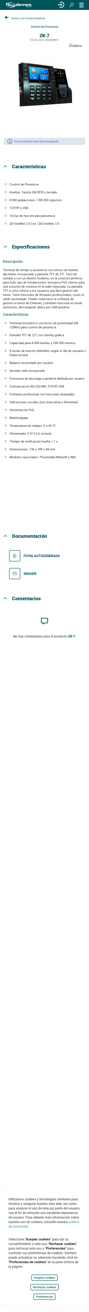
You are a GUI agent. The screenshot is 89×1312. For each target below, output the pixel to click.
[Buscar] (71, 5)
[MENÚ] (81, 5)
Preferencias (44, 1297)
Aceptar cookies (44, 1278)
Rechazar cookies (44, 1287)
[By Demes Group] (18, 5)
